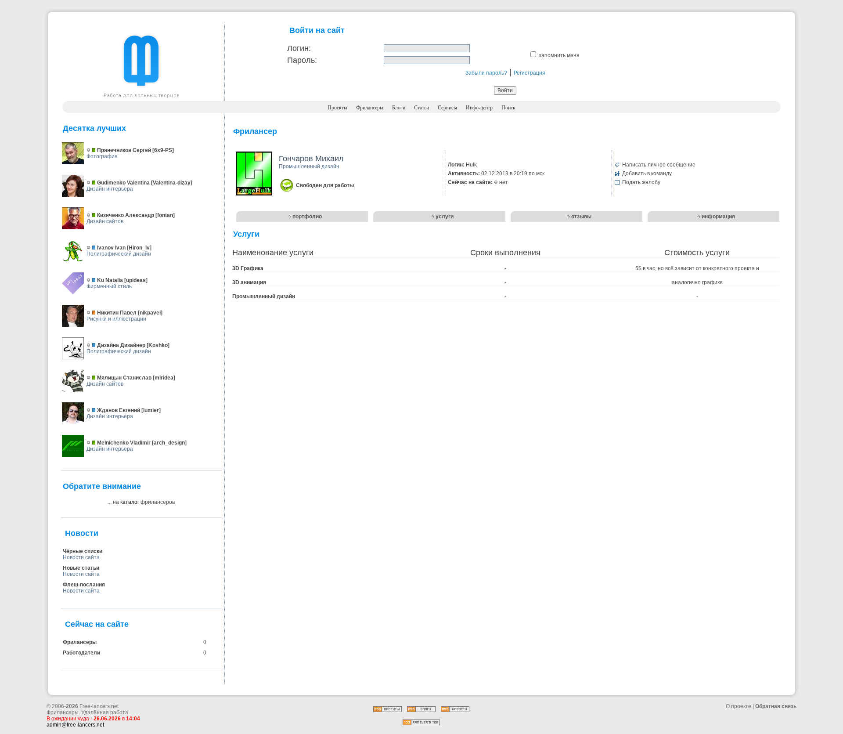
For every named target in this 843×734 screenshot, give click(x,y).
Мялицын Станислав (124, 378)
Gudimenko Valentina (123, 183)
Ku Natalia (110, 280)
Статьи (421, 108)
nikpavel (150, 313)
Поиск (508, 108)
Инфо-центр (479, 108)
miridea (164, 378)
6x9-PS (163, 150)
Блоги (398, 108)
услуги (445, 216)
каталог (129, 502)
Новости (81, 533)
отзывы (581, 216)
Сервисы (447, 108)
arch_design (169, 443)
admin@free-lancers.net (75, 725)
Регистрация (529, 73)
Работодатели (81, 653)
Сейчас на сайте (97, 624)
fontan (165, 215)
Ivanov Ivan (111, 248)
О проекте (738, 706)
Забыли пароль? (486, 73)
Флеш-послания (84, 585)
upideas (136, 280)
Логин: (299, 48)
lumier (151, 410)
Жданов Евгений (118, 410)
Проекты (337, 108)
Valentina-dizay (172, 183)
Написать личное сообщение (658, 165)
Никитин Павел (117, 313)
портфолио (307, 216)
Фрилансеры (369, 108)
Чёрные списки (82, 551)
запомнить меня (559, 55)
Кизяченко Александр (125, 215)
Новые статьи (81, 568)
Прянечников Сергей (124, 150)
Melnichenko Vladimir (124, 443)
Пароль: (302, 60)
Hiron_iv (139, 248)
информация (718, 216)
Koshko (158, 345)
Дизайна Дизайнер (121, 345)
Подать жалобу (641, 182)
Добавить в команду (647, 173)
